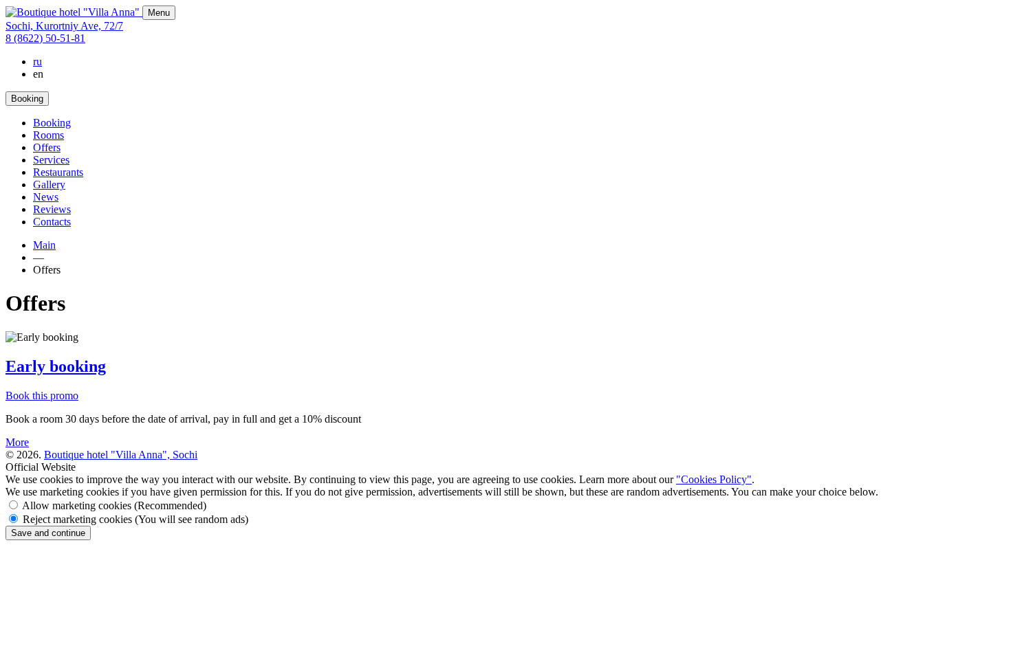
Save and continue (48, 533)
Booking (52, 123)
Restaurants (58, 172)
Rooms (48, 135)
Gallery (49, 184)
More (17, 442)
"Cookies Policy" (714, 479)
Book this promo (42, 395)
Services (51, 160)
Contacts (52, 221)
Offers (47, 147)
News (45, 197)
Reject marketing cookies (135, 519)
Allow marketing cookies (114, 505)
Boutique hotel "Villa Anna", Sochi (120, 454)
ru (37, 61)
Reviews (52, 209)
